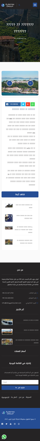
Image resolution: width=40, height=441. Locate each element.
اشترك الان (21, 387)
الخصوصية (5, 397)
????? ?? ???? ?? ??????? (30, 320)
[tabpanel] (20, 83)
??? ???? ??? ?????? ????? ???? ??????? (24, 217)
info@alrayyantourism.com (11, 303)
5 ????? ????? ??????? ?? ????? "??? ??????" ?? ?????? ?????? (23, 230)
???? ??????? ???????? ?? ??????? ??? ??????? (24, 242)
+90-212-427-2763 (7, 293)
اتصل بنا (14, 397)
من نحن (21, 397)
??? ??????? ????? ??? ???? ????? (24, 206)
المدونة (28, 397)
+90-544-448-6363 (7, 298)
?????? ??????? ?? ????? (31, 330)
